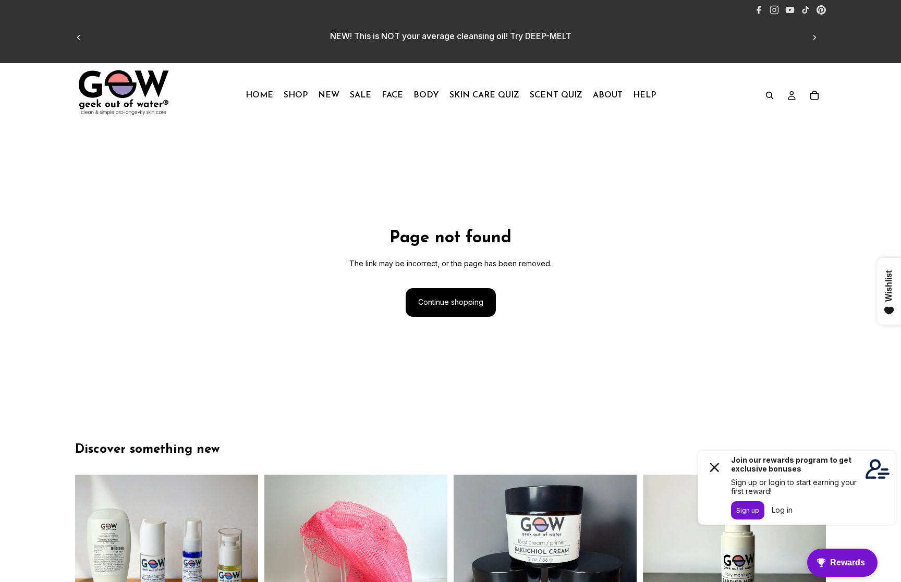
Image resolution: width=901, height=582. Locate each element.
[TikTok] (805, 10)
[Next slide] (814, 37)
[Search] (769, 95)
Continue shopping (450, 302)
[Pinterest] (821, 10)
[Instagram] (774, 10)
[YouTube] (790, 10)
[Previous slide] (78, 37)
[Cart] (814, 95)
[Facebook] (758, 10)
